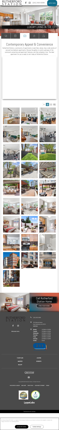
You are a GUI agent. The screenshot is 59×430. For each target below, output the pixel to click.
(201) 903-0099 (38, 2)
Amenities (15, 36)
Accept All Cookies (21, 426)
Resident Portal (16, 331)
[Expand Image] (48, 188)
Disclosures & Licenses (15, 385)
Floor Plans (6, 36)
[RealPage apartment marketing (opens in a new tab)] (29, 402)
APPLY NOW (52, 3)
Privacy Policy (30, 385)
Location (34, 36)
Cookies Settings (37, 426)
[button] (26, 3)
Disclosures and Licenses (29, 411)
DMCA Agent (23, 385)
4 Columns (50, 104)
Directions (35, 326)
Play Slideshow (44, 104)
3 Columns (47, 104)
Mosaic (54, 104)
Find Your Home (44, 306)
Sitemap (47, 385)
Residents (43, 36)
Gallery (24, 36)
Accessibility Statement (39, 385)
